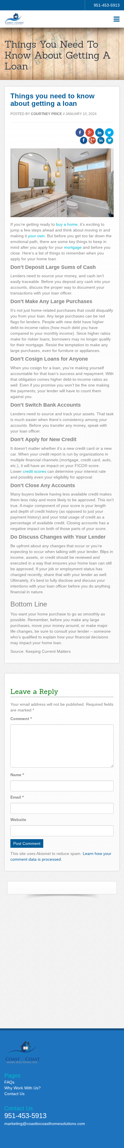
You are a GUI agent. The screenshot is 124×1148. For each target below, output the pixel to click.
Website (18, 819)
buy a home (67, 224)
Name (17, 774)
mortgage (73, 247)
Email (17, 797)
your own (36, 236)
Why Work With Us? (22, 1088)
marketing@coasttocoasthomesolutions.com (44, 1123)
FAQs (9, 1082)
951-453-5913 (107, 5)
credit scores (34, 471)
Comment (21, 718)
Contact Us (14, 1093)
